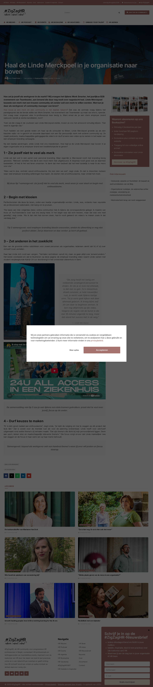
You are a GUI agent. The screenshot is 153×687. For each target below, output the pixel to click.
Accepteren (102, 350)
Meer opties (74, 350)
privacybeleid (97, 340)
